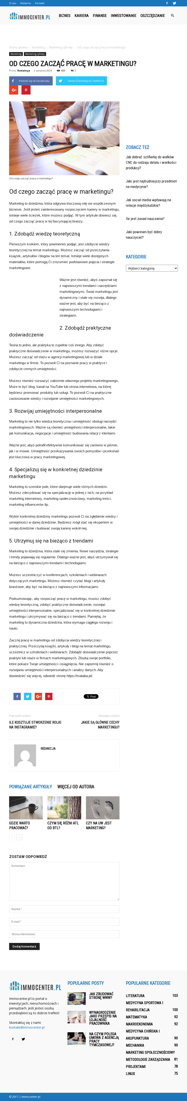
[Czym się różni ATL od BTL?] (64, 807)
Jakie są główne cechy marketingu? (100, 724)
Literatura (135, 996)
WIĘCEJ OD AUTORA (75, 786)
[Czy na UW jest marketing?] (102, 807)
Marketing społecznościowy (150, 1052)
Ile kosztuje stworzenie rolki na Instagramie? (35, 724)
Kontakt (39, 3)
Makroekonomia (139, 1024)
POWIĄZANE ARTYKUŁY (30, 786)
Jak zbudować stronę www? (101, 996)
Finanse (100, 15)
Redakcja (23, 70)
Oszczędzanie (152, 15)
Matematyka (136, 1017)
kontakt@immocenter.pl (26, 1027)
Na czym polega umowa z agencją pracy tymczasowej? (104, 1039)
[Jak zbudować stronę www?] (77, 998)
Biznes (64, 15)
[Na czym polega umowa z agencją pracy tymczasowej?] (77, 1038)
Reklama (25, 3)
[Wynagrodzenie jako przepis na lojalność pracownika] (77, 1017)
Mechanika (135, 1045)
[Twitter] (174, 3)
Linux (130, 1074)
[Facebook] (167, 3)
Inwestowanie (123, 15)
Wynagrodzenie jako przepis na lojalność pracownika (103, 1018)
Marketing (15, 54)
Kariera (82, 15)
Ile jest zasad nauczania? (145, 218)
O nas (12, 3)
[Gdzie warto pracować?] (26, 807)
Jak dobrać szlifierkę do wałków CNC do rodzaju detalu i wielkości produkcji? (151, 162)
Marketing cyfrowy (35, 54)
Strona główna (18, 47)
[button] (172, 15)
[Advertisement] (93, 35)
